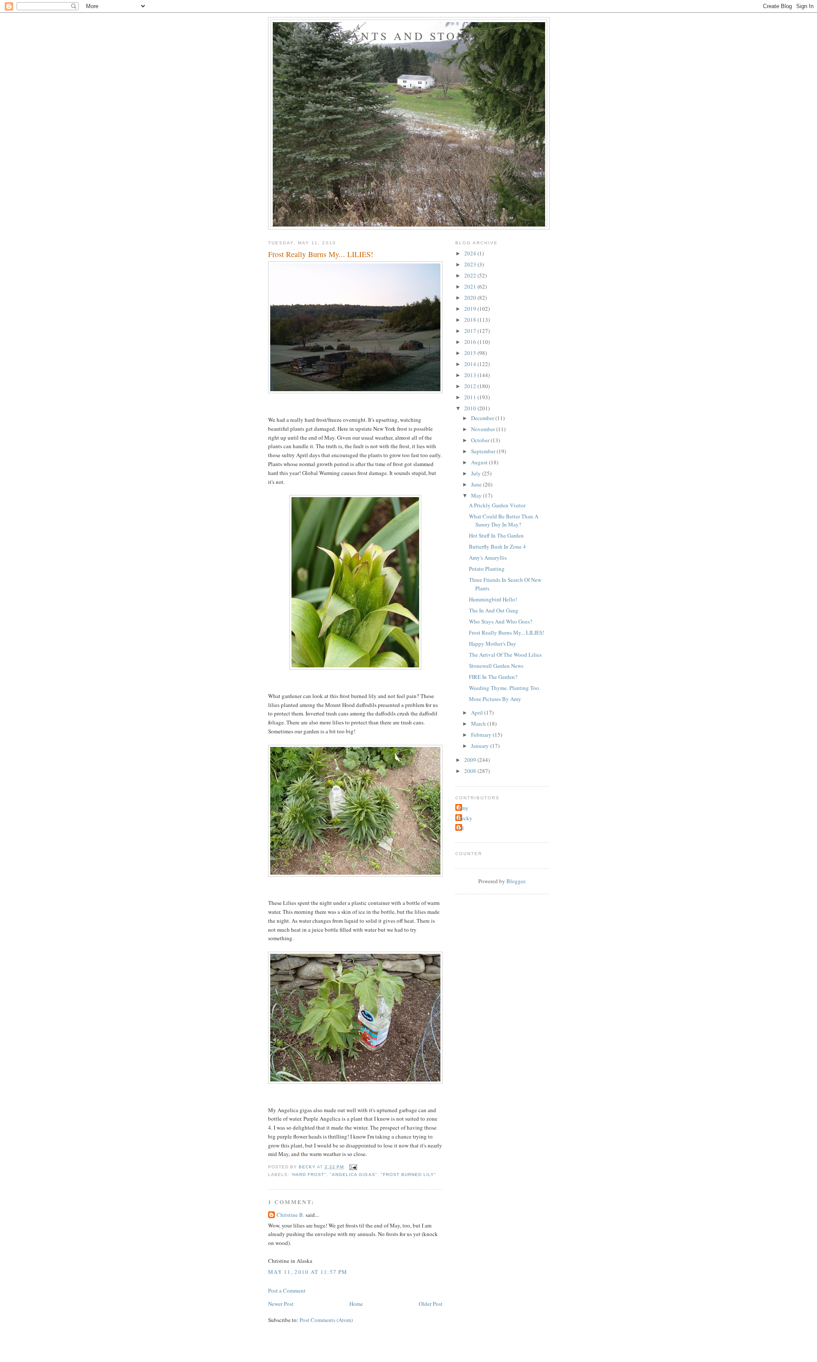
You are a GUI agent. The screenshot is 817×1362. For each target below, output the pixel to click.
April (477, 712)
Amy (462, 808)
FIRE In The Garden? (493, 677)
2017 (470, 331)
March (479, 723)
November (483, 429)
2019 (470, 308)
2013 (470, 375)
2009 (470, 760)
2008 (470, 771)
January (480, 746)
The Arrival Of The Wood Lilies (505, 654)
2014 (470, 364)
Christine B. (290, 1215)
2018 (470, 319)
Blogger (515, 881)
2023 (470, 264)
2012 (470, 386)
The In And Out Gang (493, 610)
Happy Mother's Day (492, 643)
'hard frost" (308, 1174)
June (477, 484)
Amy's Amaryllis (488, 557)
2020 (470, 297)
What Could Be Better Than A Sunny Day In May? (503, 520)
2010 (470, 408)
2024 (470, 253)
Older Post (431, 1304)
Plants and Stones (409, 36)
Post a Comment (287, 1290)
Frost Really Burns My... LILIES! (506, 632)
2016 (470, 342)
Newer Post (281, 1304)
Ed (460, 828)
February (482, 734)
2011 (470, 397)
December (483, 418)
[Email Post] (353, 1167)
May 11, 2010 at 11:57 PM (307, 1272)
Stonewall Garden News (496, 666)
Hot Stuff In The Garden (496, 535)
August (480, 462)
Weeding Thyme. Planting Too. (504, 688)
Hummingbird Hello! (493, 599)
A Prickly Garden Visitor (497, 505)
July (476, 473)
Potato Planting (487, 568)
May (477, 495)
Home (356, 1304)
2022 (470, 275)
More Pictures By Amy (495, 699)
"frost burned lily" (408, 1174)
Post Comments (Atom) (326, 1320)
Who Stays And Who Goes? (500, 621)
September (484, 451)
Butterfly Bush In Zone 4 (497, 546)
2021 (470, 286)
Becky (464, 818)
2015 (470, 353)
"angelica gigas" (353, 1174)
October (481, 440)
